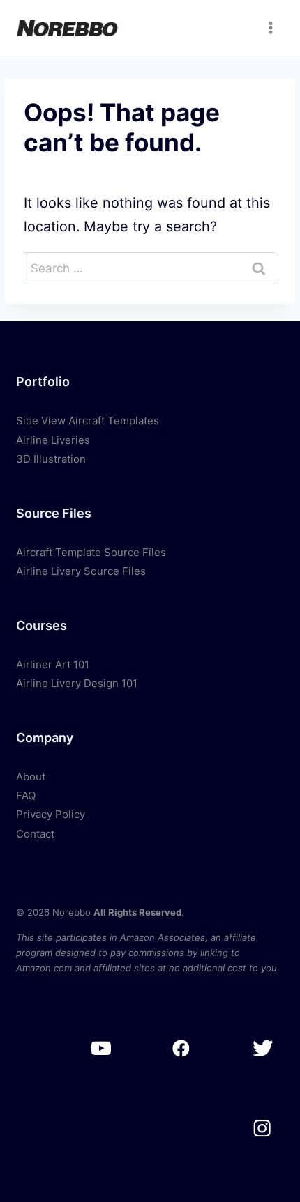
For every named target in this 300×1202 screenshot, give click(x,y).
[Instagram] (262, 1128)
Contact (35, 833)
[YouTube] (101, 1048)
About (30, 776)
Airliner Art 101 (52, 664)
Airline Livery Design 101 (76, 683)
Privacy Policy (50, 814)
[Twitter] (262, 1048)
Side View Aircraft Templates (87, 420)
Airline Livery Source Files (81, 571)
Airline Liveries (53, 440)
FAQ (26, 795)
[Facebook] (182, 1048)
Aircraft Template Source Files (91, 552)
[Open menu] (271, 27)
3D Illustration (51, 458)
